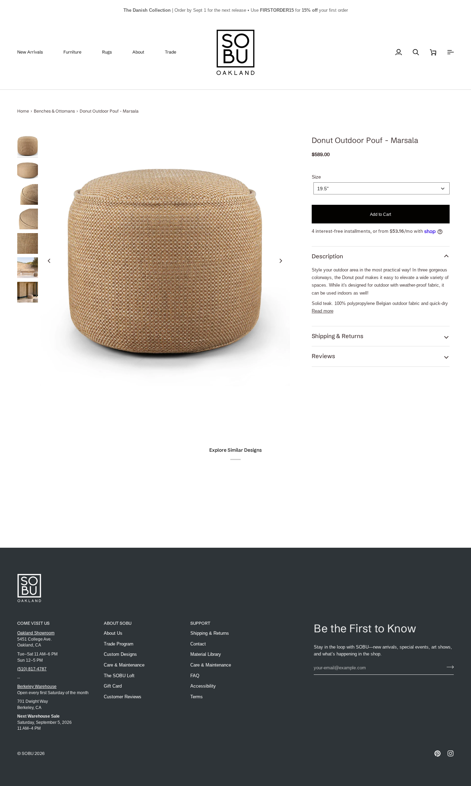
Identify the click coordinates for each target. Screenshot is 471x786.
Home (23, 111)
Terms (196, 696)
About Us (113, 633)
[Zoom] (165, 260)
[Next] (280, 261)
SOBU (27, 753)
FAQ (194, 675)
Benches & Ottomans (54, 111)
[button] (77, 52)
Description (327, 256)
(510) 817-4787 (32, 669)
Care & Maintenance (124, 665)
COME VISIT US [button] (33, 623)
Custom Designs (120, 654)
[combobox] (381, 188)
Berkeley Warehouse (37, 686)
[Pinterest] (437, 753)
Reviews (323, 356)
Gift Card (113, 686)
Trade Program (118, 643)
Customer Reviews (122, 696)
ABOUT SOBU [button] (117, 623)
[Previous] (49, 261)
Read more (322, 311)
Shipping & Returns (337, 336)
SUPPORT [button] (200, 623)
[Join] (448, 666)
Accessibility (203, 686)
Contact (198, 643)
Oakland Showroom (35, 633)
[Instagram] (451, 753)
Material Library (205, 654)
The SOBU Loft (119, 675)
